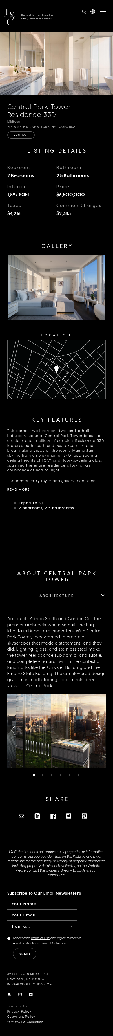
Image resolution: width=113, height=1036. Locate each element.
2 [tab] (44, 775)
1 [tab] (35, 775)
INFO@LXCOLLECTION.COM (29, 984)
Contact (21, 134)
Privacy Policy (19, 1011)
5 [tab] (71, 775)
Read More (18, 489)
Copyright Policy (21, 1016)
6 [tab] (80, 775)
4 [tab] (62, 775)
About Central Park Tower (57, 576)
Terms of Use (18, 1006)
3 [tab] (53, 775)
